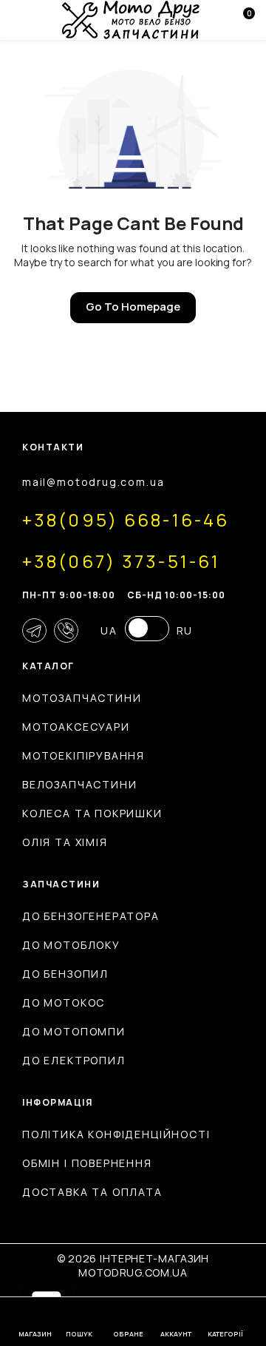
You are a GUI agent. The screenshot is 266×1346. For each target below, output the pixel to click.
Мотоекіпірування (83, 755)
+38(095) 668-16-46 (125, 519)
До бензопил (65, 974)
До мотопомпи (74, 1031)
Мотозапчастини (81, 698)
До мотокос (63, 1002)
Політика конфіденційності (116, 1134)
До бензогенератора (91, 916)
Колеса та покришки (92, 813)
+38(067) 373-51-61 (121, 561)
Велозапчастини (79, 784)
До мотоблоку (71, 945)
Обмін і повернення (87, 1163)
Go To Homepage (133, 306)
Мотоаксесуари (76, 727)
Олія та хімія (65, 842)
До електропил (74, 1060)
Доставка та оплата (92, 1192)
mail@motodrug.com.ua (93, 482)
